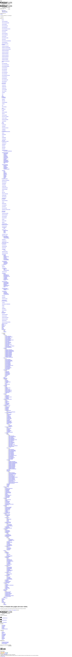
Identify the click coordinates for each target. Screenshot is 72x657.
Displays (5, 550)
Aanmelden (10, 645)
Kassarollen (5, 505)
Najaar (4, 334)
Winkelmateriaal (6, 528)
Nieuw (4, 377)
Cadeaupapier (4, 634)
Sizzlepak (3, 636)
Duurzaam (5, 590)
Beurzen (3, 627)
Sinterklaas (3, 632)
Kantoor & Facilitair (6, 582)
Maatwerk (3, 637)
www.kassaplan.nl (4, 622)
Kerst (2, 633)
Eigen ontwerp (6, 589)
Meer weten (3, 656)
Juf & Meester (5, 597)
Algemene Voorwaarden (5, 642)
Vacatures (3, 626)
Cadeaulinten (5, 385)
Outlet (3, 639)
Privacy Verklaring (4, 643)
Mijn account (3, 10)
